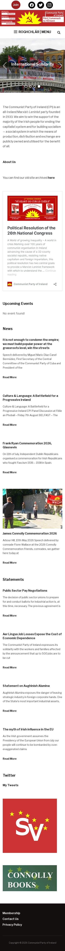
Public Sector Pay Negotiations (25, 590)
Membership (11, 913)
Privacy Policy (12, 924)
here (51, 177)
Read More (10, 377)
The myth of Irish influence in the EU (28, 729)
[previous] (5, 65)
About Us (33, 64)
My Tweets (10, 785)
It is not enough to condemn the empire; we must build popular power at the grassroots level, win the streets (31, 344)
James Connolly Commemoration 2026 (30, 533)
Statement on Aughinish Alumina (26, 686)
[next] (59, 65)
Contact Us (11, 919)
